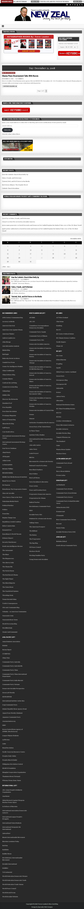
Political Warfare (8, 505)
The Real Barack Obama (10, 575)
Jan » (8, 266)
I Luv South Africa (8, 432)
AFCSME (32, 317)
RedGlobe (5, 849)
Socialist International (9, 864)
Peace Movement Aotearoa (65, 425)
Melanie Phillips (7, 469)
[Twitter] (70, 5)
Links (4, 743)
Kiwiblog (59, 325)
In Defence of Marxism (9, 806)
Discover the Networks (10, 399)
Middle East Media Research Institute (14, 477)
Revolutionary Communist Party (40, 506)
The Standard (60, 441)
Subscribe (7, 130)
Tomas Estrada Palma (9, 599)
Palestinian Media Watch (10, 501)
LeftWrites (6, 739)
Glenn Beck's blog (8, 423)
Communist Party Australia (11, 662)
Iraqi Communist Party (9, 705)
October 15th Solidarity (64, 421)
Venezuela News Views (10, 619)
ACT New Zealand (62, 317)
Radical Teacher (34, 502)
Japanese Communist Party (11, 717)
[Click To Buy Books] (29, 52)
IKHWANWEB (7, 697)
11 (41, 250)
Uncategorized (9, 73)
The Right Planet (7, 579)
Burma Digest (6, 649)
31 (30, 261)
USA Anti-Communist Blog (10, 607)
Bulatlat (4, 645)
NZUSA (58, 417)
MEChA (31, 457)
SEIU (31, 510)
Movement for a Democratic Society (41, 461)
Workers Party (61, 453)
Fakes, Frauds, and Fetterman (11, 178)
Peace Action (33, 486)
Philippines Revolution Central (12, 764)
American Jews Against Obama (12, 330)
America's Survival (8, 325)
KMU (4, 725)
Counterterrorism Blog (10, 387)
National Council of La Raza (38, 465)
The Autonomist (7, 550)
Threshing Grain (7, 595)
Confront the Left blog (9, 383)
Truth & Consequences (9, 603)
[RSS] (80, 5)
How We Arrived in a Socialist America (22, 222)
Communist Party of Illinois (38, 336)
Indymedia (59, 388)
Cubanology (6, 391)
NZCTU (58, 413)
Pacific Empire (61, 342)
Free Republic (7, 407)
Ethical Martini (61, 360)
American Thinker (8, 334)
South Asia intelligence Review (12, 546)
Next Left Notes (34, 478)
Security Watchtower (9, 542)
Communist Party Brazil (64, 463)
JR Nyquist (6, 456)
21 (76, 254)
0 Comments (25, 279)
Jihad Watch (6, 452)
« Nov (4, 266)
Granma (58, 467)
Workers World (34, 551)
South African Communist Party (66, 545)
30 (19, 261)
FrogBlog (59, 364)
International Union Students (11, 823)
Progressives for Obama (37, 498)
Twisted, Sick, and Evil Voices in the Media (16, 181)
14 (76, 250)
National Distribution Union (65, 404)
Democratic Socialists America (39, 344)
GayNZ (58, 368)
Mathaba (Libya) (61, 541)
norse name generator (9, 225)
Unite (58, 445)
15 (8, 254)
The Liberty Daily (8, 562)
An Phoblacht (60, 485)
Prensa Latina (60, 475)
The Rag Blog (33, 543)
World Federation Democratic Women (14, 876)
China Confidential (8, 370)
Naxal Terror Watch (8, 481)
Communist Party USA (36, 340)
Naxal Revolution (8, 748)
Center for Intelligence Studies (12, 366)
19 (53, 254)
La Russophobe (7, 464)
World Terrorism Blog (9, 624)
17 (30, 254)
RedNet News (6, 854)
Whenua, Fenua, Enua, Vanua (11, 780)
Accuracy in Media (8, 321)
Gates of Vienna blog (9, 419)
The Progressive (34, 539)
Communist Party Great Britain (66, 493)
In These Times (34, 431)
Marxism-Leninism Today (10, 841)
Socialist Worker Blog (63, 433)
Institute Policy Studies (37, 435)
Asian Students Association (11, 641)
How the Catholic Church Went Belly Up (15, 174)
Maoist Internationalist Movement (13, 837)
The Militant (33, 531)
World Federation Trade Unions (12, 884)
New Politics (33, 474)
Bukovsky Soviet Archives (11, 358)
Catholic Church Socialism (10, 188)
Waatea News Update (63, 449)
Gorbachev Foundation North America (41, 422)
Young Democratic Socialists (38, 559)
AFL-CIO (32, 321)
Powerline (5, 513)
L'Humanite (60, 515)
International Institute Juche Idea (13, 701)
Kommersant (60, 511)
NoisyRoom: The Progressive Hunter (14, 489)
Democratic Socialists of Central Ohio (41, 410)
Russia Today (60, 528)
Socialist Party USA (35, 514)
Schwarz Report (7, 538)
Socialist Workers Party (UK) (65, 532)
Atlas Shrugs (6, 342)
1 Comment (25, 289)
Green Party (60, 376)
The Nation (33, 535)
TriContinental (7, 872)
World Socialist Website (10, 896)
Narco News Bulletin (63, 471)
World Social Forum (8, 892)
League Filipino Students (10, 735)
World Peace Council (9, 888)
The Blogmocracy (8, 558)
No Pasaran (6, 485)
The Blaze (5, 554)
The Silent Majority (8, 583)
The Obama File (7, 566)
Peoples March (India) (9, 760)
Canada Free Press (8, 362)
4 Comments (20, 78)
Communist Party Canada (37, 332)
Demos (31, 414)
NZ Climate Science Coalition (65, 338)
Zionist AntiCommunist (9, 632)
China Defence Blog (8, 374)
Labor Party (33, 449)
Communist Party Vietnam (11, 684)
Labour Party (60, 396)
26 (53, 258)
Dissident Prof (7, 403)
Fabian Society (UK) (62, 507)
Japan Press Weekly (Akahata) (12, 713)
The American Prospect (37, 527)
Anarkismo (6, 796)
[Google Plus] (75, 5)
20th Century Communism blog (12, 317)
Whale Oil (59, 346)
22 (8, 258)
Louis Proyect (34, 453)
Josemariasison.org (8, 721)
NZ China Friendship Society (65, 408)
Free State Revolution (9, 411)
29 (8, 261)
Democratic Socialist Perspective (13, 688)
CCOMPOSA (6, 654)
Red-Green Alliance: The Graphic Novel (15, 185)
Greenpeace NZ (61, 384)
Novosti (58, 523)
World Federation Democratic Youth (14, 880)
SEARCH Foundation (9, 768)
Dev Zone (59, 355)
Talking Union (34, 522)
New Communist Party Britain (66, 519)
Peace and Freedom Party (37, 490)
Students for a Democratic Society (40, 518)
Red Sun (5, 845)
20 (65, 254)
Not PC (58, 330)
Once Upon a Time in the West (12, 497)
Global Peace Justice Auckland (66, 372)
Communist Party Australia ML (12, 666)
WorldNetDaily (7, 628)
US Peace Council (35, 547)
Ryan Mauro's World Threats (11, 534)
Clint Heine (60, 321)
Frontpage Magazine (9, 415)
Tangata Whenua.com (63, 437)
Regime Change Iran (9, 517)
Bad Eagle (5, 354)
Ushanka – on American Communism (14, 611)
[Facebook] (73, 5)
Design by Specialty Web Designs (42, 907)
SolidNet (5, 868)
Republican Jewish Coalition (11, 522)
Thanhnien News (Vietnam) (11, 776)
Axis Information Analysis (10, 346)
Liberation (59, 400)
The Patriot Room (8, 571)
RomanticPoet (7, 530)
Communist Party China (10, 670)
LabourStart (6, 833)
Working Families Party (37, 555)
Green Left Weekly (8, 692)
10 (30, 250)
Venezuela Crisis (7, 615)
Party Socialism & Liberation (38, 482)
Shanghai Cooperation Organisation (14, 772)
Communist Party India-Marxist (12, 680)
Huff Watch (6, 428)
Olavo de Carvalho (8, 493)
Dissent (31, 418)
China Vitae (6, 658)
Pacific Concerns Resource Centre (13, 752)
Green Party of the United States (40, 426)
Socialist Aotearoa (62, 429)
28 (76, 258)
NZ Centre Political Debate (65, 334)
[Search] (82, 5)
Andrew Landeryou (8, 338)
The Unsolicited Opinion (10, 591)
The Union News (7, 587)
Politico (4, 509)
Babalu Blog (6, 350)
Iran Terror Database (9, 448)
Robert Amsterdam (8, 526)
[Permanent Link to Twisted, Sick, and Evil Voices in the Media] (6, 299)
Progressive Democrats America (40, 494)
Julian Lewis (6, 460)
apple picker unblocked (10, 229)
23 (19, 258)
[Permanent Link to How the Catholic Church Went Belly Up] (6, 280)
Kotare (58, 392)
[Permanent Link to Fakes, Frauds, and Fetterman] (6, 290)
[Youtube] (77, 5)
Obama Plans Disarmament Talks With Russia (20, 76)
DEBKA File (6, 395)
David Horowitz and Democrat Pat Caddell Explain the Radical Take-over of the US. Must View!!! (50, 225)
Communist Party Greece (64, 497)
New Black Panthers (36, 469)
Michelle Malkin (7, 473)
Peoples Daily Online (9, 756)
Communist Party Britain (64, 489)
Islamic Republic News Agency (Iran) (14, 709)
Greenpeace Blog (62, 380)
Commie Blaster (7, 379)
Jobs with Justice (35, 445)
